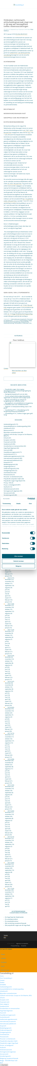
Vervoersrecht (8, 493)
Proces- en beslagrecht (10, 485)
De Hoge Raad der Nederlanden (14, 917)
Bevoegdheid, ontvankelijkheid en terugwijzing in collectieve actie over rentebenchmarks (18, 403)
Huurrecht (7, 450)
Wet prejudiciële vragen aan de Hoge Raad (17, 925)
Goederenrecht (8, 444)
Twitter (6, 935)
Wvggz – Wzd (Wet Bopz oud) (8, 1060)
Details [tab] (18, 503)
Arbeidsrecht (7, 428)
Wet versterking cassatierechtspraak (15, 923)
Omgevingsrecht (8, 466)
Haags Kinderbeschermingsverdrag (18, 321)
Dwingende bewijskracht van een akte (16, 394)
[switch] (32, 538)
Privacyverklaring (15, 945)
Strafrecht (6, 487)
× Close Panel (4, 1065)
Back (1, 1063)
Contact (6, 368)
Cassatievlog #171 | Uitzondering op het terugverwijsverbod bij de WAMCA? (16, 410)
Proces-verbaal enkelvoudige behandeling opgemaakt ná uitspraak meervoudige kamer (17, 396)
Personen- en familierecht (11, 476)
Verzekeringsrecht (9, 495)
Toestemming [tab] (6, 503)
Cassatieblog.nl (6, 973)
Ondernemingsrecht (10, 468)
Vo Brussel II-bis (27, 323)
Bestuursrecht (8, 430)
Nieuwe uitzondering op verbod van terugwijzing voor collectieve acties (15, 400)
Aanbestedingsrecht (9, 424)
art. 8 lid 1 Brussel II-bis (15, 183)
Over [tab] (30, 503)
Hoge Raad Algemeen (10, 448)
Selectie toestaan (18, 561)
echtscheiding (24, 320)
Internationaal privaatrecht (19, 319)
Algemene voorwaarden (22, 943)
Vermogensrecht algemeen (12, 491)
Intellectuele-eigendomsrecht (12, 456)
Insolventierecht (8, 454)
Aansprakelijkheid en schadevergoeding (15, 426)
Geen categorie (4, 1004)
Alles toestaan (18, 556)
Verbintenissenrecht (9, 489)
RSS (5, 937)
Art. (29, 132)
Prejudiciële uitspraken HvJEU (12, 479)
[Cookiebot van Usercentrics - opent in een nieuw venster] (27, 499)
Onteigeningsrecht (9, 470)
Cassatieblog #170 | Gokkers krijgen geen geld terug (18, 414)
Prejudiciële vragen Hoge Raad (13, 481)
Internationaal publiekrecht (12, 460)
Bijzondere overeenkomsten (12, 432)
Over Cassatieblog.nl (6, 978)
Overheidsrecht (8, 472)
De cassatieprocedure (11, 919)
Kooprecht (7, 462)
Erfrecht (6, 438)
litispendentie (25, 322)
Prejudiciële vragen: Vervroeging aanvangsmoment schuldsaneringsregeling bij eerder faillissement (17, 390)
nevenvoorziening (9, 323)
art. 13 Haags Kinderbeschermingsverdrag (20, 314)
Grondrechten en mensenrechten (13, 446)
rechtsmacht (18, 323)
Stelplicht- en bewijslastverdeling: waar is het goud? (17, 407)
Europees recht (8, 440)
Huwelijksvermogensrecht (11, 452)
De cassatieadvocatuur (11, 921)
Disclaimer (23, 945)
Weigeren (18, 566)
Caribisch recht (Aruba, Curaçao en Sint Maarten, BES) (18, 435)
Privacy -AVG (7, 483)
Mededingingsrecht (9, 464)
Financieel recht (8, 442)
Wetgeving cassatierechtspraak (9, 1058)
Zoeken (2, 982)
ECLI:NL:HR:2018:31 (21, 34)
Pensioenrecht (8, 474)
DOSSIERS (3, 985)
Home (2, 976)
